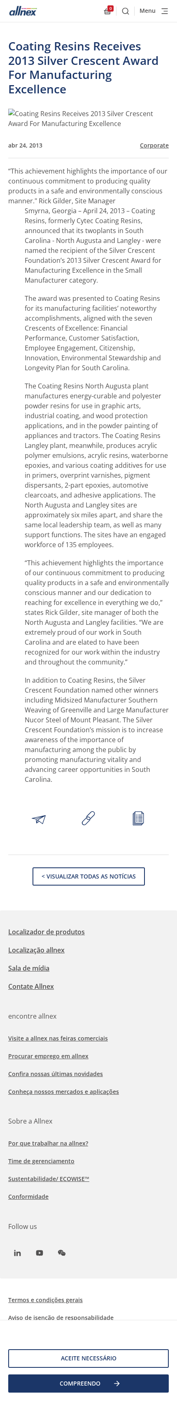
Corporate (154, 145)
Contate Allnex (31, 986)
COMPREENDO (80, 1383)
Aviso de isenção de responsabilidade (61, 1318)
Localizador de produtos (46, 931)
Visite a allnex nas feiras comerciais (58, 1038)
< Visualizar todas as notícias (89, 876)
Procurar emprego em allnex (48, 1056)
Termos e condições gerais (45, 1300)
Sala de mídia (28, 968)
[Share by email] (39, 819)
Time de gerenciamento (41, 1161)
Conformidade (28, 1196)
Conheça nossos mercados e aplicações (63, 1091)
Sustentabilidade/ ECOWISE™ (48, 1179)
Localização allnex (36, 950)
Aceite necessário (88, 1358)
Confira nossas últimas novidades (55, 1074)
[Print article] (138, 819)
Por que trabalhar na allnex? (48, 1143)
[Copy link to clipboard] (88, 819)
